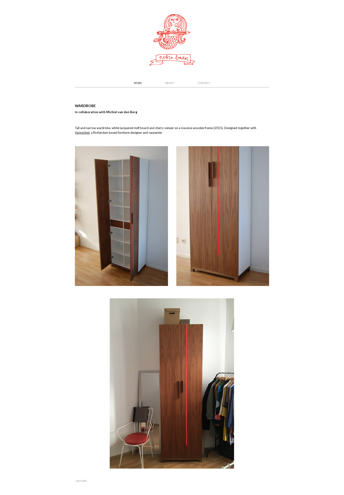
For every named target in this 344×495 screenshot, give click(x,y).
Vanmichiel (82, 132)
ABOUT (169, 82)
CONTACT (204, 82)
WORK (138, 82)
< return (81, 480)
